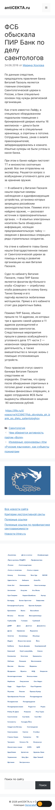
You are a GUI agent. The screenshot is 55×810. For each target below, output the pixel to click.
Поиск (43, 785)
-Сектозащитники (24, 565)
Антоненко (11, 590)
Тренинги (11, 742)
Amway (10, 575)
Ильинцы (36, 636)
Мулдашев (11, 671)
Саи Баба (25, 717)
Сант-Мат (38, 717)
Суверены (27, 737)
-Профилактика (36, 560)
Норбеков (11, 681)
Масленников (36, 661)
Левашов (22, 661)
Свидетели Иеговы (14, 727)
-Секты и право (32, 570)
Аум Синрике (12, 595)
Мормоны (33, 666)
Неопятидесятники (14, 676)
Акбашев (25, 580)
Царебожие (11, 752)
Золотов (10, 636)
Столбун (36, 732)
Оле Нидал (38, 681)
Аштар (43, 595)
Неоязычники (32, 676)
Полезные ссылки (16, 519)
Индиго (10, 641)
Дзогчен (29, 626)
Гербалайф (11, 621)
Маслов (10, 666)
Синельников (12, 732)
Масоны (21, 666)
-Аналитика (11, 555)
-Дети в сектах (26, 555)
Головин (24, 621)
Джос (19, 626)
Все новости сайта (16, 509)
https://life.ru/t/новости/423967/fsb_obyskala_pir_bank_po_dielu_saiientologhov (27, 414)
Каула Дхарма (24, 646)
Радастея (32, 707)
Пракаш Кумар (35, 691)
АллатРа (37, 580)
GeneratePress (33, 805)
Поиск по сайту (14, 779)
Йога (38, 641)
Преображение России (16, 696)
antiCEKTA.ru (17, 7)
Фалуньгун (37, 742)
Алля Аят (11, 585)
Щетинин (10, 762)
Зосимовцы (23, 636)
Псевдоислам (12, 701)
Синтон (25, 732)
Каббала (10, 646)
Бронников (11, 610)
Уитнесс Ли (24, 742)
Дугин (9, 631)
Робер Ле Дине (13, 712)
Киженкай (11, 651)
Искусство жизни (24, 641)
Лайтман (10, 661)
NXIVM (44, 575)
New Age (34, 575)
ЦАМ (38, 747)
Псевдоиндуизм (36, 696)
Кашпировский (40, 646)
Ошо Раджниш (36, 686)
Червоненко (12, 757)
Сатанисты (11, 722)
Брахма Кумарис (35, 605)
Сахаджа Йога (26, 722)
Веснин (21, 616)
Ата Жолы (36, 590)
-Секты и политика (14, 570)
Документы (41, 626)
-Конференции (42, 555)
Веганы (10, 616)
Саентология (17, 428)
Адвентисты (12, 580)
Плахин (22, 691)
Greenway (22, 575)
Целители (24, 752)
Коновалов (11, 656)
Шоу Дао (25, 757)
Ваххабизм (34, 610)
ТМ (37, 737)
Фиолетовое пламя (14, 747)
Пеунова (10, 691)
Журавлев (34, 631)
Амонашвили (24, 585)
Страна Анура (12, 737)
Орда (9, 686)
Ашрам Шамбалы (29, 595)
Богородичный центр (15, 605)
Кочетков (24, 656)
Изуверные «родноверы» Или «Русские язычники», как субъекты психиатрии (27, 446)
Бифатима (40, 600)
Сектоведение (32, 727)
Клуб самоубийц (26, 651)
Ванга (23, 610)
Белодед (10, 600)
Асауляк (24, 590)
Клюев (39, 651)
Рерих (43, 707)
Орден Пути (21, 686)
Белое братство (25, 600)
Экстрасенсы (24, 762)
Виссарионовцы (35, 616)
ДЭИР (9, 626)
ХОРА (29, 747)
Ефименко (21, 631)
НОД (33, 671)
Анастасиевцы (40, 585)
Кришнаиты (37, 656)
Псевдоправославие (15, 707)
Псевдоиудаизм (29, 701)
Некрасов (43, 671)
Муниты (23, 671)
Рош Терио (40, 712)
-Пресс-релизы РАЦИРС (16, 560)
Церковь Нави (38, 752)
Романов (27, 712)
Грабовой (36, 621)
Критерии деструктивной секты (25, 514)
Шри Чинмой (38, 757)
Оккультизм (24, 681)
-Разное (10, 565)
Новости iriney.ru (15, 533)
